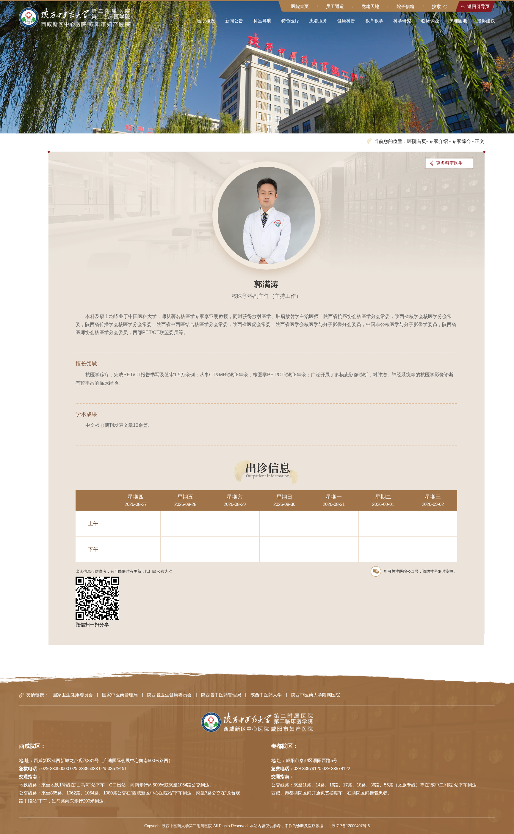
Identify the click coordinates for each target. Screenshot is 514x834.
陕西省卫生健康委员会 (169, 695)
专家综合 (461, 141)
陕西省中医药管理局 (221, 695)
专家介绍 (438, 141)
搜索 (436, 6)
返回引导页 (478, 6)
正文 (479, 141)
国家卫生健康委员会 (73, 695)
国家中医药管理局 (120, 695)
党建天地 (370, 6)
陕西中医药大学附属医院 (315, 695)
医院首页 (300, 6)
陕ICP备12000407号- (349, 826)
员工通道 (335, 6)
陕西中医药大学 (266, 695)
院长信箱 (405, 6)
